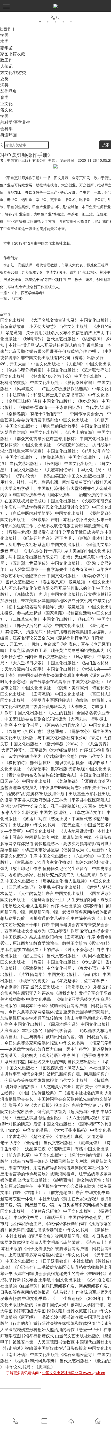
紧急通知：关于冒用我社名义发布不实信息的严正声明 (55, 332)
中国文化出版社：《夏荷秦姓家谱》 (63, 382)
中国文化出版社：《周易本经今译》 (47, 1024)
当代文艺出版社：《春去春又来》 (36, 582)
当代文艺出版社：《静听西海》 (47, 1180)
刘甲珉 (44, 887)
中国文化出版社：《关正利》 (58, 364)
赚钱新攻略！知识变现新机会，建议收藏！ (69, 762)
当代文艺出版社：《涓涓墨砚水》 (61, 987)
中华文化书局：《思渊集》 (30, 1367)
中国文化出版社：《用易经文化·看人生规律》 (47, 881)
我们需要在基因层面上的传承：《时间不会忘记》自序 (55, 949)
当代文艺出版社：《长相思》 (36, 463)
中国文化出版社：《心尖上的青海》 (63, 432)
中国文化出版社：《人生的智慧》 (45, 713)
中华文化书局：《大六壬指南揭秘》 (56, 1130)
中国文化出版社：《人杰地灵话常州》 (61, 831)
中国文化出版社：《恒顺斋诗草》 (36, 457)
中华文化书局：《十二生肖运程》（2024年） (64, 1298)
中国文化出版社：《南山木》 (74, 974)
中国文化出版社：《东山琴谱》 (67, 856)
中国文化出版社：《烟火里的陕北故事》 (42, 426)
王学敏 (44, 1280)
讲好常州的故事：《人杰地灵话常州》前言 (44, 1086)
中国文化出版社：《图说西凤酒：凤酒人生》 (46, 1068)
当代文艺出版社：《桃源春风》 (76, 339)
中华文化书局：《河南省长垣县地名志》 (51, 725)
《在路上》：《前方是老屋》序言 (53, 1192)
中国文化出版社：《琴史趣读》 (76, 962)
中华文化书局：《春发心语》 (73, 968)
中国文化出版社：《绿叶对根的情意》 (69, 1155)
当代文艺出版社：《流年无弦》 (72, 1142)
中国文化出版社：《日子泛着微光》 (38, 1261)
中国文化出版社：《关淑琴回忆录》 (43, 470)
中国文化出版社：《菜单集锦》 (51, 781)
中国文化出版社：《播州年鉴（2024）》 (47, 744)
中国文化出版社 (50, 243)
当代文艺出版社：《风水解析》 (67, 656)
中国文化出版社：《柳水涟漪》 (71, 401)
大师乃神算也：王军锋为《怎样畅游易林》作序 (44, 750)
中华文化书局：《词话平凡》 (40, 1217)
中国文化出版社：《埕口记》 (69, 619)
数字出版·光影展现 (68, 769)
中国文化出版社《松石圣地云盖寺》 (63, 1354)
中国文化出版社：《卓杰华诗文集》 (72, 812)
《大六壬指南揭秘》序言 (87, 1118)
